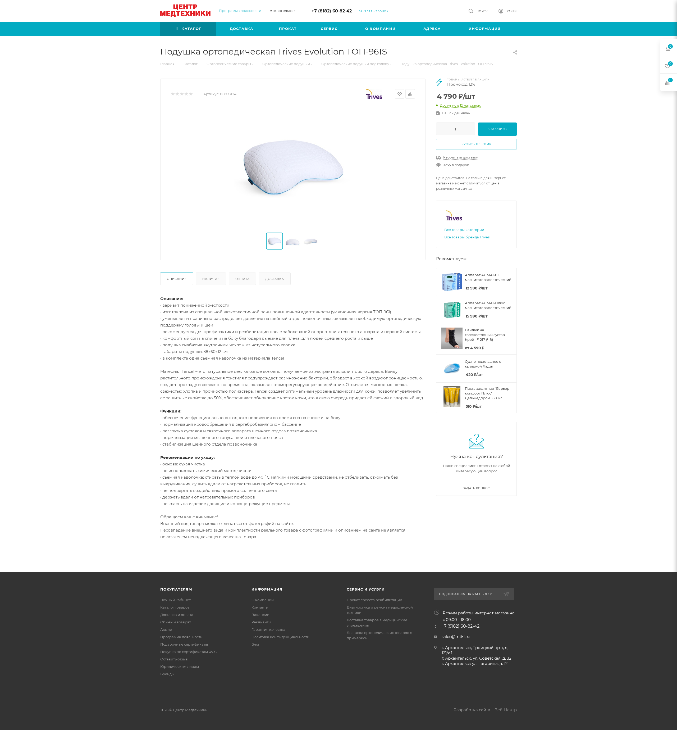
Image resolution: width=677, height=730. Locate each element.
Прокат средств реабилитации (374, 600)
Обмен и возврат (175, 622)
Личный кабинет (175, 600)
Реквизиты (261, 622)
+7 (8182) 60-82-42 (332, 10)
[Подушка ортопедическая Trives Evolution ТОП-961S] (293, 166)
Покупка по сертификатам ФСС (188, 652)
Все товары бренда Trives (467, 237)
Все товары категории (464, 230)
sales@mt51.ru (456, 636)
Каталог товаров (175, 607)
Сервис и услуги (366, 589)
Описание (176, 279)
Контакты (259, 607)
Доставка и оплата (176, 615)
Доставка (274, 279)
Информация (266, 589)
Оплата (242, 279)
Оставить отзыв (174, 659)
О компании (262, 600)
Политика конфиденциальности (280, 637)
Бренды (167, 674)
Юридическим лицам (179, 666)
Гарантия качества (268, 629)
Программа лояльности (240, 10)
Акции (166, 629)
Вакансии (260, 615)
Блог (255, 644)
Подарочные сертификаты (184, 644)
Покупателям (176, 589)
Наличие (210, 279)
